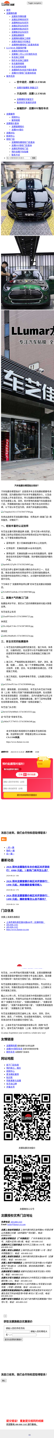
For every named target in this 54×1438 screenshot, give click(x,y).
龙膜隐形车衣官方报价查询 (24, 70)
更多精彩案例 (12, 1074)
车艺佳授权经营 (19, 67)
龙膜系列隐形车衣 (20, 51)
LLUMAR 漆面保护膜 (16, 48)
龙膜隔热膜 (11, 13)
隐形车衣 (10, 1052)
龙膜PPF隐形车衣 (14, 1049)
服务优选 (10, 76)
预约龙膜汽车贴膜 (20, 152)
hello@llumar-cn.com (16, 1224)
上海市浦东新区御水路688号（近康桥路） (25, 922)
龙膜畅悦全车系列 (20, 23)
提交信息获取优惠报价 (13, 1340)
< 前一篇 (10, 847)
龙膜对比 (10, 133)
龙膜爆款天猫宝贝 (25, 99)
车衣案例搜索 (18, 63)
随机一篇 (10, 851)
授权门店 (10, 139)
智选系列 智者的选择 (26, 102)
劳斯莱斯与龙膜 (13, 1081)
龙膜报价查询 (12, 123)
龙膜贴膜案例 (18, 35)
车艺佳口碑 (11, 1084)
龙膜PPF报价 (17, 130)
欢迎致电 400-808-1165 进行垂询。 (22, 1424)
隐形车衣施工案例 (20, 60)
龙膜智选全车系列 (20, 32)
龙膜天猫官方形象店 (21, 41)
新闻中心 (10, 136)
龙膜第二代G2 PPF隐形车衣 (24, 54)
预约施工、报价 (13, 1068)
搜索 (34, 158)
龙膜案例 (10, 114)
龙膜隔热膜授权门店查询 (23, 142)
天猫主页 (10, 1087)
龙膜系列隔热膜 (19, 16)
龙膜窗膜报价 (18, 126)
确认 (4, 839)
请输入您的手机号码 (15, 1328)
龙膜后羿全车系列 (20, 26)
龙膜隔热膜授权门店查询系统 (25, 45)
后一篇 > (10, 854)
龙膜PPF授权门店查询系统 (24, 73)
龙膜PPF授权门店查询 (22, 145)
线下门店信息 (12, 1065)
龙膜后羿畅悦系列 (20, 19)
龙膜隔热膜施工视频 (21, 38)
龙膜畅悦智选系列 (20, 29)
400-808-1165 (12, 925)
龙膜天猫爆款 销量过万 (27, 88)
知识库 (9, 1077)
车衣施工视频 (18, 57)
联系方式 (16, 155)
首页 (8, 10)
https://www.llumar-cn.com (17, 929)
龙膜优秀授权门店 (20, 148)
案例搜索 (16, 120)
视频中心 (16, 117)
